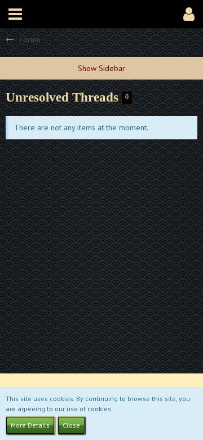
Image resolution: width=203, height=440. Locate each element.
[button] (15, 14)
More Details (30, 425)
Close (71, 425)
